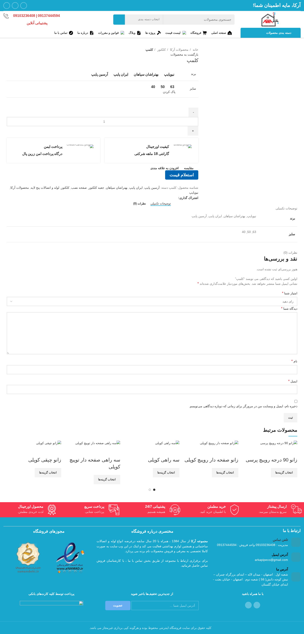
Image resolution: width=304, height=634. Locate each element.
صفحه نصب (79, 187)
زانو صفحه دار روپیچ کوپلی (211, 460)
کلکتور (161, 49)
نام (294, 361)
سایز (193, 88)
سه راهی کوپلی (163, 460)
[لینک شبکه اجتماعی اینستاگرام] (23, 5)
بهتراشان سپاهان (117, 187)
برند (193, 74)
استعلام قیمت (182, 175)
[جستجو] (119, 19)
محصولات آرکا (178, 49)
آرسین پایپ (152, 187)
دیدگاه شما (289, 308)
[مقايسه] (291, 451)
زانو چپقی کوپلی (44, 460)
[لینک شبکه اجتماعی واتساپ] (15, 5)
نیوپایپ (193, 192)
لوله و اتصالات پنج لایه (45, 187)
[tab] (160, 204)
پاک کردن (169, 92)
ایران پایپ (136, 187)
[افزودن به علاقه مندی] (267, 451)
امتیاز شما (289, 293)
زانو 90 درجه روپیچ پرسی (271, 460)
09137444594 (49, 16)
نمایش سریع (279, 451)
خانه (195, 49)
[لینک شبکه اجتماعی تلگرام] (6, 5)
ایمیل (292, 381)
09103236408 (24, 16)
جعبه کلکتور (96, 187)
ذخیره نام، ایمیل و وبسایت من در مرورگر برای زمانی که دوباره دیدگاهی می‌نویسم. (243, 406)
